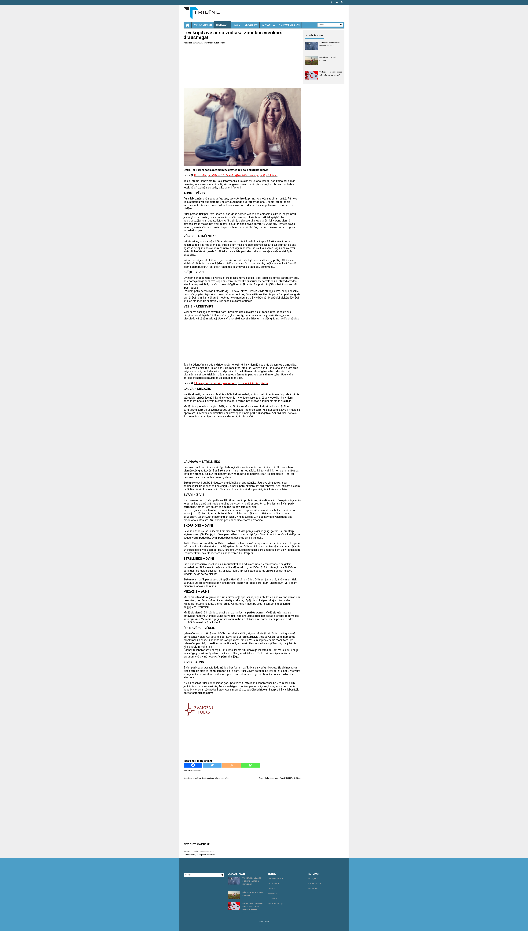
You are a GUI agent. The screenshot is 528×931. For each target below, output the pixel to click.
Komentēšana (314, 884)
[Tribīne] (188, 25)
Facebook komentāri (207, 851)
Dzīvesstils (268, 25)
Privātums (313, 889)
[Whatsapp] (250, 765)
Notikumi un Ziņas (289, 25)
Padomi (237, 25)
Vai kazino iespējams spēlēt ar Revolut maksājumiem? (252, 907)
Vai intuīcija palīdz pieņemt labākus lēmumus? (252, 881)
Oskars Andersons (216, 42)
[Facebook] (193, 765)
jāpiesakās (204, 855)
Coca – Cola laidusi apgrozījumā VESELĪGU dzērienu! (280, 778)
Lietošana (313, 879)
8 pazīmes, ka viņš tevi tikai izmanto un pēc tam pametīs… (206, 778)
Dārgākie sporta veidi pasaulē (252, 893)
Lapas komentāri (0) (191, 851)
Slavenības (251, 25)
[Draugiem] (231, 765)
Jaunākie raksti (202, 25)
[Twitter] (212, 765)
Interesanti (222, 25)
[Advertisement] (242, 66)
